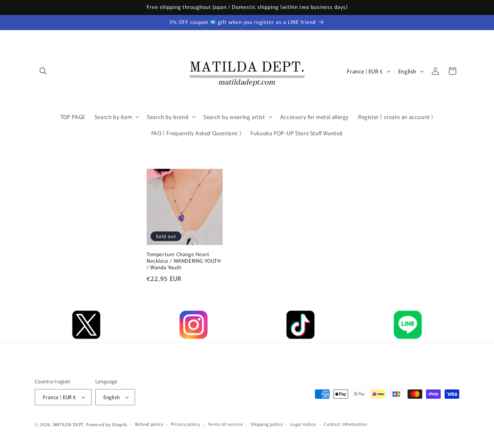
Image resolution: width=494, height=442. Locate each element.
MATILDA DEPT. (69, 424)
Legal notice (303, 424)
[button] (43, 71)
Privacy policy (185, 424)
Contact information (345, 424)
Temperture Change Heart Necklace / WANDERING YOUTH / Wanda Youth (184, 261)
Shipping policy (266, 424)
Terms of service (225, 424)
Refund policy (149, 424)
